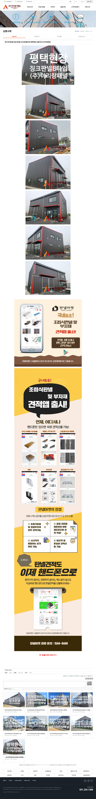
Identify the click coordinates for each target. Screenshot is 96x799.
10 (50, 764)
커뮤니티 (87, 7)
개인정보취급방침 (18, 780)
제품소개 (5, 780)
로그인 (75, 1)
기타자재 (74, 775)
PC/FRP (48, 775)
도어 (22, 775)
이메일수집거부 (27, 780)
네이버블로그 (9, 1)
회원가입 (83, 1)
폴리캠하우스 (86, 771)
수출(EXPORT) (86, 775)
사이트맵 (34, 780)
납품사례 (63, 7)
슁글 (61, 771)
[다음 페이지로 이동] (55, 765)
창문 (35, 775)
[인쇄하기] (90, 675)
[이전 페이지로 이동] (31, 765)
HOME (77, 31)
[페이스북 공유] (66, 675)
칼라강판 (9, 775)
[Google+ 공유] (84, 675)
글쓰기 (87, 678)
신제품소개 (37, 36)
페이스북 (30, 1)
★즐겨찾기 (89, 1)
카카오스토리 (19, 1)
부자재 (53, 7)
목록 (91, 678)
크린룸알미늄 (48, 771)
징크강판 (9, 771)
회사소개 (30, 7)
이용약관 (10, 780)
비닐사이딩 (61, 775)
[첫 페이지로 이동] (23, 765)
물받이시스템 (74, 771)
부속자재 (35, 771)
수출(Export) (81, 36)
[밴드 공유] (78, 675)
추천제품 (59, 36)
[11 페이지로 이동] (63, 765)
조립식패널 (41, 7)
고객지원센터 (75, 7)
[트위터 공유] (73, 675)
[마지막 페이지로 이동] (71, 765)
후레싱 (22, 771)
